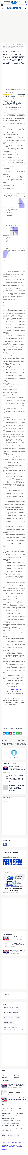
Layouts (15, 1015)
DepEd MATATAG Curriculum (8, 1118)
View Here (14, 2)
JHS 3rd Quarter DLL (8, 1015)
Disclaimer (3, 1075)
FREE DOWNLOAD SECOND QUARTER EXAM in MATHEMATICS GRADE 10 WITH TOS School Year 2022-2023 (17, 778)
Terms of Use (17, 1075)
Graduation (17, 1120)
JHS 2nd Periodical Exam (11, 44)
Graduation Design (16, 1010)
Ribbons (15, 1024)
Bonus (16, 1007)
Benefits (11, 1007)
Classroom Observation (16, 1110)
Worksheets (12, 1029)
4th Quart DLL (13, 1108)
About (15, 1074)
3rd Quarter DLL (5, 1108)
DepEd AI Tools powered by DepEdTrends (14, 889)
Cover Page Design (20, 1113)
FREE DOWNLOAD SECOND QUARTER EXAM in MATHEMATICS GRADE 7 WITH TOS (16, 788)
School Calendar (15, 1027)
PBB (12, 1020)
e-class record (20, 1029)
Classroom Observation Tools (8, 1113)
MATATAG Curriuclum (8, 1017)
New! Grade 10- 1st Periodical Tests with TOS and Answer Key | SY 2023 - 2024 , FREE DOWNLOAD (17, 951)
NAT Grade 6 (6, 1020)
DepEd (16, 1115)
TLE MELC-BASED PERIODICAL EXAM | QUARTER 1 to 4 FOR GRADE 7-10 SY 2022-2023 (17, 769)
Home (4, 44)
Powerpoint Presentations (9, 1022)
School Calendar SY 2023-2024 (8, 1133)
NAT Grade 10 (17, 1017)
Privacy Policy (4, 1077)
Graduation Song (7, 1012)
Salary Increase (7, 1027)
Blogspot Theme (11, 1151)
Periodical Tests (19, 728)
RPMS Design (5, 1130)
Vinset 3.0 (4, 1135)
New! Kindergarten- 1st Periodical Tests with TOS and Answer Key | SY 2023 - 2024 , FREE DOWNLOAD (17, 937)
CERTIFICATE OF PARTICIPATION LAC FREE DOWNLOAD (17, 944)
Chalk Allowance (5, 1110)
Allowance (6, 1007)
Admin (5, 66)
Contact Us (16, 1077)
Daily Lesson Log (9, 1115)
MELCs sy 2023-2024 (15, 1123)
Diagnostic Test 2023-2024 (7, 1120)
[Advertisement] (14, 27)
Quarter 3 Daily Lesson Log (16, 1128)
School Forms (19, 1133)
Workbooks (6, 1029)
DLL (3, 1115)
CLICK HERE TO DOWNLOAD (14, 690)
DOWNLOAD (18, 691)
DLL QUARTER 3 (7, 1010)
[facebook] (26, 4)
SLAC (16, 1130)
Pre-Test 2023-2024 (8, 1024)
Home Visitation (16, 1012)
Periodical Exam (5, 1128)
